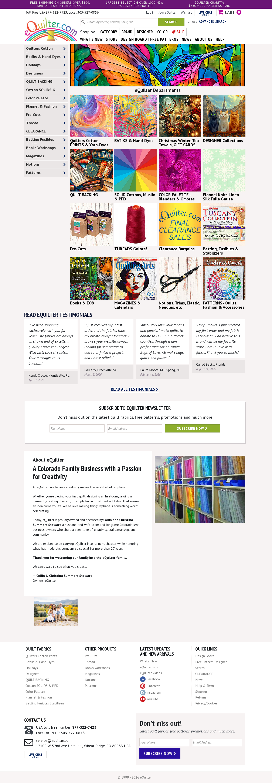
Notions (33, 164)
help (220, 39)
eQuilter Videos (151, 673)
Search (171, 21)
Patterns (33, 172)
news (187, 39)
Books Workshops (41, 147)
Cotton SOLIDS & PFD (41, 90)
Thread (32, 122)
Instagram (153, 692)
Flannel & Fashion (41, 106)
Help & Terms (205, 685)
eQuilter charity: (209, 2)
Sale (180, 32)
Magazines (35, 156)
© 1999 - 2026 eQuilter (135, 777)
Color (162, 32)
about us (203, 39)
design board (134, 39)
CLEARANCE (36, 131)
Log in (150, 12)
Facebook (153, 679)
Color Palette (37, 98)
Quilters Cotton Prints (39, 49)
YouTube (152, 699)
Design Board (204, 656)
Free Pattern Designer (211, 662)
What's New (148, 661)
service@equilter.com (53, 740)
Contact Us (35, 720)
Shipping (201, 691)
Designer (145, 32)
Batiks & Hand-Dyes (43, 56)
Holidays (33, 64)
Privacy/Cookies (206, 703)
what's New (91, 39)
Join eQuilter (168, 12)
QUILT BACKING (39, 81)
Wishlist (186, 12)
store (112, 39)
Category (108, 32)
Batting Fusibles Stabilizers (40, 140)
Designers (34, 73)
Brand (127, 32)
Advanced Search (213, 21)
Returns (200, 697)
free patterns (164, 39)
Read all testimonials (133, 389)
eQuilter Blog (149, 667)
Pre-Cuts (33, 114)
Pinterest (153, 686)
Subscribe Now (191, 428)
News (199, 679)
